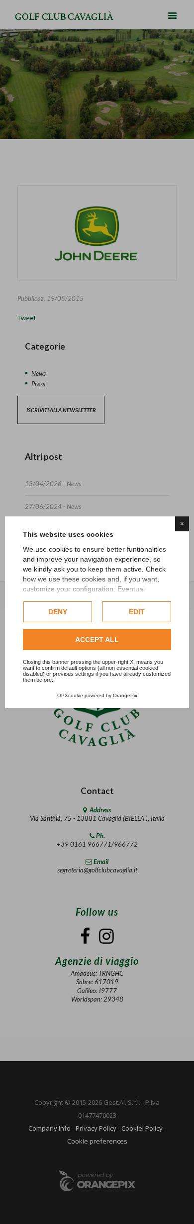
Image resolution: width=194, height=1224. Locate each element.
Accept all (97, 640)
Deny (57, 612)
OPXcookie (70, 695)
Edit (137, 612)
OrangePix (125, 695)
